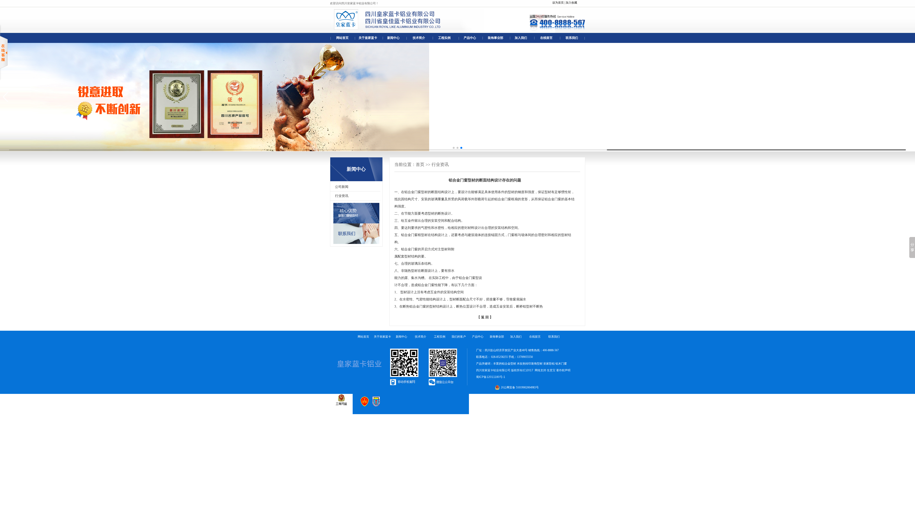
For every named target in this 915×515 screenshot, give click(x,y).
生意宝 (551, 370)
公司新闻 (341, 187)
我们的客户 (459, 336)
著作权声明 (563, 370)
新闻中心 (393, 38)
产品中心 (470, 38)
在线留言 (546, 38)
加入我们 (521, 38)
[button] (454, 148)
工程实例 (444, 38)
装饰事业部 (495, 38)
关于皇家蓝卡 (368, 38)
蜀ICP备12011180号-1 (490, 377)
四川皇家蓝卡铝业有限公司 (493, 370)
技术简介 (419, 38)
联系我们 (572, 38)
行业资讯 (341, 196)
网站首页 (342, 38)
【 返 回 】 (485, 317)
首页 (420, 164)
